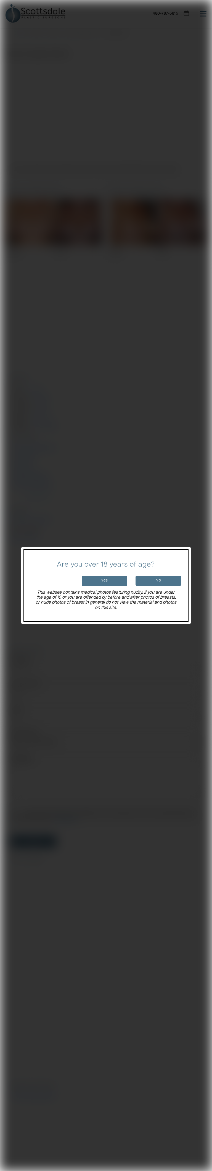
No (158, 580)
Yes (104, 580)
